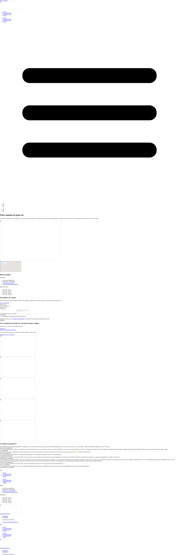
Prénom (2, 304)
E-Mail (1, 308)
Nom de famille (3, 305)
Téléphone (2, 307)
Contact (4, 15)
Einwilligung (3, 315)
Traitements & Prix (7, 14)
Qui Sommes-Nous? (7, 13)
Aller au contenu (3, 0)
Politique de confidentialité (18, 318)
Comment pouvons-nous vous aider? (8, 313)
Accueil (4, 11)
